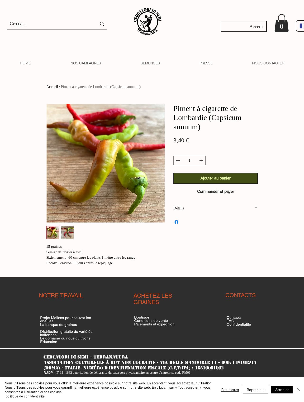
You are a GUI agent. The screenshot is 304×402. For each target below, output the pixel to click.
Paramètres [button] (230, 389)
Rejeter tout (255, 389)
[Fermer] (298, 389)
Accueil (52, 87)
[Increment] (201, 160)
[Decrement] (177, 160)
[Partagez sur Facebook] (176, 222)
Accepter (282, 389)
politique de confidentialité (25, 396)
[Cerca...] (102, 24)
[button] (281, 23)
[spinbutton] (189, 160)
